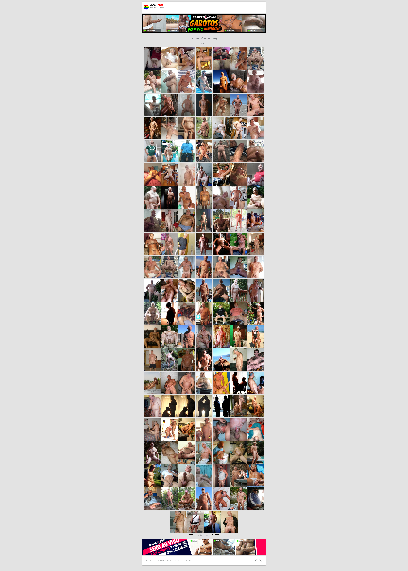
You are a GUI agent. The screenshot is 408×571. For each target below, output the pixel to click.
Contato (252, 6)
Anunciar (261, 6)
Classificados (242, 6)
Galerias (223, 6)
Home (216, 6)
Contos (231, 6)
